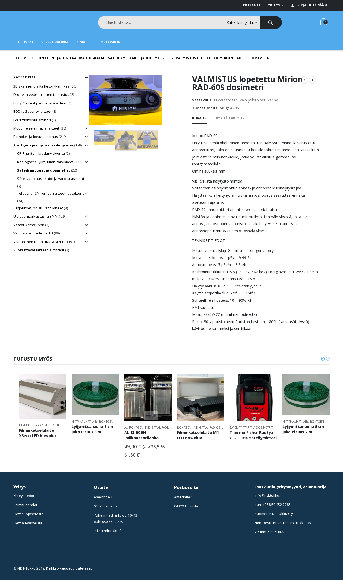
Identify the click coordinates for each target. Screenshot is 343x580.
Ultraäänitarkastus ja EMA (35, 216)
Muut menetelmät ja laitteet (36, 128)
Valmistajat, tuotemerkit (33, 233)
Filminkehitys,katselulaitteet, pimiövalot (50, 425)
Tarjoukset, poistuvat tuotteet (38, 208)
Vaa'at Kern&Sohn (28, 224)
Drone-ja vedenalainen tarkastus (41, 94)
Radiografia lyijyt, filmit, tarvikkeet (45, 162)
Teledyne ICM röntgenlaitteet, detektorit (50, 193)
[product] (42, 396)
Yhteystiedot (23, 495)
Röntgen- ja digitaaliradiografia (43, 145)
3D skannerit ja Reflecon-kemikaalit (43, 86)
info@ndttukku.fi (108, 530)
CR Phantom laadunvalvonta (41, 153)
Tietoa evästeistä (27, 523)
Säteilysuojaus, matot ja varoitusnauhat (50, 178)
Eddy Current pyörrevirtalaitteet (39, 103)
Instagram (178, 522)
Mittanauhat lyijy (84, 421)
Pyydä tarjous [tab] (230, 118)
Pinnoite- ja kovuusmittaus (35, 136)
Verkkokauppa (55, 42)
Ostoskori (110, 42)
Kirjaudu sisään (312, 5)
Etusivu (25, 42)
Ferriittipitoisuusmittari (32, 119)
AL (125, 427)
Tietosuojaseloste (28, 513)
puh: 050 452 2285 (108, 521)
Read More (57, 382)
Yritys (274, 5)
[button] (322, 358)
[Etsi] (271, 22)
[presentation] (90, 100)
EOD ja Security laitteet (32, 111)
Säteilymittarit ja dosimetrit (43, 170)
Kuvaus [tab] (199, 118)
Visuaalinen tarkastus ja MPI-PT (39, 241)
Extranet (252, 5)
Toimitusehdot (25, 504)
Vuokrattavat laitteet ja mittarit (38, 250)
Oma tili (84, 42)
